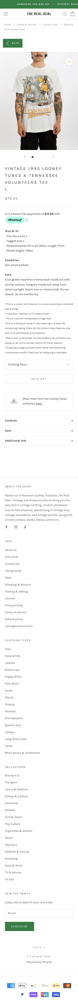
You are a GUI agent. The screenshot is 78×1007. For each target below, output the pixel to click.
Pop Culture (12, 824)
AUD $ (37, 947)
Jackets (10, 663)
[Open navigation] (6, 13)
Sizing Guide (13, 571)
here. (39, 403)
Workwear (11, 803)
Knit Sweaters (14, 718)
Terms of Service (15, 612)
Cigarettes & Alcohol (18, 831)
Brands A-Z (12, 775)
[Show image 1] (32, 157)
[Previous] (24, 157)
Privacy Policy (14, 605)
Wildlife (10, 810)
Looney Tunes (50, 24)
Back (16, 43)
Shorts (9, 697)
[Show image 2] (37, 157)
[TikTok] (25, 526)
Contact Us (12, 564)
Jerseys (10, 732)
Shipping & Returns (18, 584)
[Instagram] (15, 526)
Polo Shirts (12, 683)
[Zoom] (69, 61)
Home (7, 24)
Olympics (11, 845)
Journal (10, 598)
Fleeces (10, 704)
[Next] (53, 157)
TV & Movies (13, 872)
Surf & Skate (13, 817)
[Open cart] (72, 14)
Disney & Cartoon (26, 24)
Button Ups (12, 670)
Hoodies (10, 711)
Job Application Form (19, 626)
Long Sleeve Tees (16, 739)
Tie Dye (9, 879)
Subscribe (19, 926)
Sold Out (39, 378)
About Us (11, 550)
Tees (8, 649)
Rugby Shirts (13, 676)
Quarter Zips (13, 725)
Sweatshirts (12, 656)
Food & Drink (13, 865)
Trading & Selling (16, 591)
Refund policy (14, 619)
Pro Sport (11, 782)
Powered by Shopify (39, 962)
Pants (8, 690)
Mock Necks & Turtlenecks (22, 753)
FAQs (8, 577)
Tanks (9, 746)
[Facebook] (6, 526)
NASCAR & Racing (17, 851)
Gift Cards (11, 557)
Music (9, 838)
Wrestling (11, 858)
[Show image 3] (41, 157)
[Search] (65, 14)
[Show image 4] (46, 157)
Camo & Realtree (16, 789)
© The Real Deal (39, 956)
